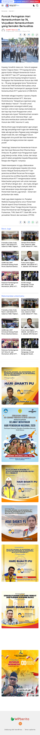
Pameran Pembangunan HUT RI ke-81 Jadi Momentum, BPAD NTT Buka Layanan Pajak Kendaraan (10, 284)
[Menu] (3, 5)
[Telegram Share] (28, 34)
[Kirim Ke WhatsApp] (32, 34)
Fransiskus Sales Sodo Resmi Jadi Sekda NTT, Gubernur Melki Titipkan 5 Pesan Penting (10, 244)
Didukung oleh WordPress (13, 730)
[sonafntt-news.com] (12, 5)
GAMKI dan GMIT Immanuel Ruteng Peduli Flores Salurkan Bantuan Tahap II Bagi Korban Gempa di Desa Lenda (10, 264)
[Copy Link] (36, 34)
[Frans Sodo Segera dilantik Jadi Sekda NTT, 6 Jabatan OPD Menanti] (29, 256)
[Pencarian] (37, 5)
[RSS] (20, 724)
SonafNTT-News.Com (12, 29)
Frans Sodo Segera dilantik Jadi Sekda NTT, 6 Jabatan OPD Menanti (29, 264)
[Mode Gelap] (34, 5)
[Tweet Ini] (24, 34)
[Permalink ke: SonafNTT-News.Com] (3, 30)
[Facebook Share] (20, 34)
